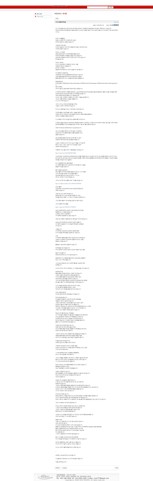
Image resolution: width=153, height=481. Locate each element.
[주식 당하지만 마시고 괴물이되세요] (57, 467)
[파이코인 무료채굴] (64, 467)
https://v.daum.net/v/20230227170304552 (65, 207)
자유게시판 (40, 16)
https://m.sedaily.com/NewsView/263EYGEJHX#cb (68, 183)
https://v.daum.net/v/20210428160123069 (65, 153)
